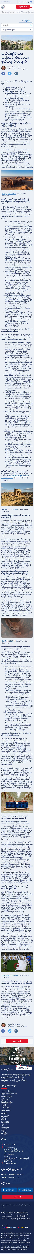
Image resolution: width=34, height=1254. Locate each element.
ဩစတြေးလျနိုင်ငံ (7, 1102)
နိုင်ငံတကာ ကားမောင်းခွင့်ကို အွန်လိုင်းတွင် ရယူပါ (16, 1074)
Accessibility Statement (7, 1216)
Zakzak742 (5, 509)
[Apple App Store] (9, 1190)
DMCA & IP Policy (23, 1214)
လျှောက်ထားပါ (23, 6)
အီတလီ (3, 1119)
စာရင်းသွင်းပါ (26, 20)
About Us (3, 1212)
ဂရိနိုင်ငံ (3, 1105)
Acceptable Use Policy (22, 1212)
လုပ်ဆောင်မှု (13, 67)
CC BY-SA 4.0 (12, 194)
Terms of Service (12, 1212)
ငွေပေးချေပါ (17, 1197)
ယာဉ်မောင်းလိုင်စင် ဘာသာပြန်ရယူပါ (12, 1077)
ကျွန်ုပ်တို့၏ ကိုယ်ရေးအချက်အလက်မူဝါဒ (20, 1218)
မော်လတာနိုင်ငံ (6, 1111)
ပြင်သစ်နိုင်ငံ (5, 1122)
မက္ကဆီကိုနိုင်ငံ (5, 1116)
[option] (17, 1056)
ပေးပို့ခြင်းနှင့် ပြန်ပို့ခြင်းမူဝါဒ (21, 1216)
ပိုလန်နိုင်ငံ (4, 1133)
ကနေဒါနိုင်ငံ (5, 1128)
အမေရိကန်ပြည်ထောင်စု (8, 1091)
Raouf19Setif (6, 975)
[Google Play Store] (25, 1190)
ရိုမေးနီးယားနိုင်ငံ (6, 1096)
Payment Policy (14, 1214)
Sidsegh (4, 194)
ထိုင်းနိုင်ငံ (4, 1125)
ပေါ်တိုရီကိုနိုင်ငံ (6, 1108)
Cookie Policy (5, 1214)
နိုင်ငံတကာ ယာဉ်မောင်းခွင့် (6, 1)
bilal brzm (5, 641)
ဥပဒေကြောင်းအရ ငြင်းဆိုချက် (8, 1233)
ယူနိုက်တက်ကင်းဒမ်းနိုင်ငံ (9, 1094)
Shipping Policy (5, 1218)
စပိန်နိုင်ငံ (4, 1113)
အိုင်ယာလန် (5, 1099)
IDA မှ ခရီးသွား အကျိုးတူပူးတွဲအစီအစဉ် (13, 1080)
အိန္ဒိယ (3, 1130)
